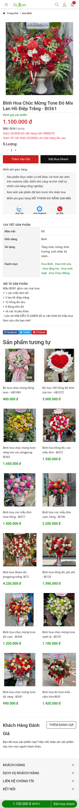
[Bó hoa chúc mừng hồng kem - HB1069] (19, 365)
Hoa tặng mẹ (51, 268)
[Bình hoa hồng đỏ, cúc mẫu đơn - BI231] (59, 425)
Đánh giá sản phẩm (15, 115)
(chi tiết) (65, 198)
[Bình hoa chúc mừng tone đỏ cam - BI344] (19, 609)
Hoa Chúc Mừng (59, 273)
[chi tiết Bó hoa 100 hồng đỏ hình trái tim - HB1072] (59, 365)
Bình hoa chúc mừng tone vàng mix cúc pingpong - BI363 (19, 452)
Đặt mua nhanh (58, 159)
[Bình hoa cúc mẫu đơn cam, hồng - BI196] (59, 489)
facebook (12, 332)
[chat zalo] (19, 208)
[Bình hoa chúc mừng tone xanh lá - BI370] (59, 609)
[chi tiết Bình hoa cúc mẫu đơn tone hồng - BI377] (19, 489)
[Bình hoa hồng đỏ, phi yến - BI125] (59, 549)
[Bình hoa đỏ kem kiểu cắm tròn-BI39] (59, 669)
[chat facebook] (39, 208)
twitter (26, 332)
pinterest (40, 332)
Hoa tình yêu (63, 264)
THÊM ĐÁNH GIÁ (61, 724)
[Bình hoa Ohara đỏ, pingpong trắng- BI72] (19, 549)
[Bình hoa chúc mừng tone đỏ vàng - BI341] (19, 669)
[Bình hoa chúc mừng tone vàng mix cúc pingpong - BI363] (19, 425)
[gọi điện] (60, 208)
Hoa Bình (47, 264)
